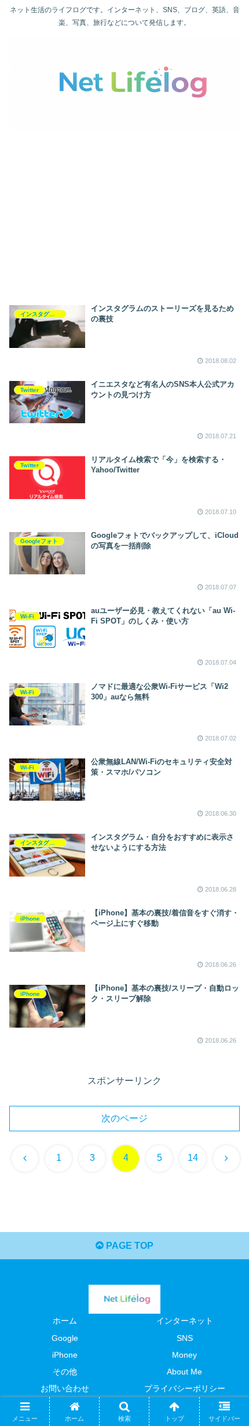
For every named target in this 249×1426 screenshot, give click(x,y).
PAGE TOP (128, 1246)
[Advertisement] (124, 208)
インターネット (184, 1320)
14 (193, 1158)
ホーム (65, 1320)
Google (65, 1338)
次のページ (124, 1118)
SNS (185, 1338)
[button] (225, 1373)
